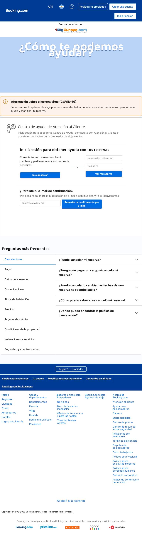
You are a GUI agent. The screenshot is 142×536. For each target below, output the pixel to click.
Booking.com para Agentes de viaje (95, 396)
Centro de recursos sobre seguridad (124, 428)
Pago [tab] (8, 269)
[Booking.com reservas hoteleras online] (17, 11)
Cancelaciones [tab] (13, 259)
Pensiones (35, 424)
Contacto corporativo (125, 475)
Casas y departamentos (38, 396)
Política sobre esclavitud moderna (124, 462)
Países (5, 394)
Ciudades (6, 403)
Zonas (5, 408)
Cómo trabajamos (123, 452)
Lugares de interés (12, 421)
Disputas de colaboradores (121, 446)
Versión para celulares (15, 378)
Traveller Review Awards (66, 421)
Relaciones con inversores (121, 435)
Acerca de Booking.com (120, 396)
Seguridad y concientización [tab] (22, 349)
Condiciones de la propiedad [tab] (22, 329)
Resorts (33, 406)
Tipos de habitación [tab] (17, 299)
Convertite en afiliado (98, 378)
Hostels (33, 415)
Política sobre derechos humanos (124, 469)
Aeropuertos (8, 412)
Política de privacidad (125, 456)
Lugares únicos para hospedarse (68, 396)
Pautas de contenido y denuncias (126, 481)
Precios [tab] (9, 309)
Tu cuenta (38, 378)
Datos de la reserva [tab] (16, 279)
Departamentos (38, 401)
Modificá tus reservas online (65, 378)
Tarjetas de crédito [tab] (16, 319)
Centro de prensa (123, 422)
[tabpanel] (99, 287)
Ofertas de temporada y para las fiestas (70, 414)
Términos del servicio (125, 440)
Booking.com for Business (17, 386)
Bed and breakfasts (40, 419)
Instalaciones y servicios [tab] (20, 339)
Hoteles (6, 417)
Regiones (6, 399)
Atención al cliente (123, 401)
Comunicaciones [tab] (15, 289)
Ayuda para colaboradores (121, 407)
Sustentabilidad (122, 417)
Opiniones (63, 401)
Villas (32, 410)
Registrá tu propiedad (71, 369)
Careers (117, 413)
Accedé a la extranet (71, 500)
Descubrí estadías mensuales (67, 407)
